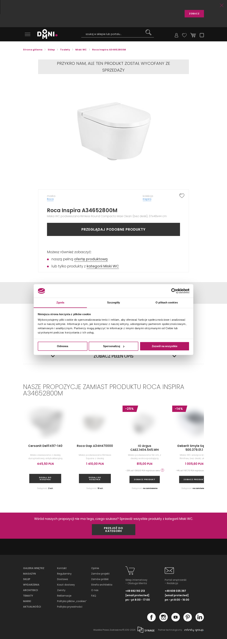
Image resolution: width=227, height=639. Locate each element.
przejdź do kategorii (113, 529)
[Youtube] (175, 620)
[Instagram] (163, 620)
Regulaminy (64, 573)
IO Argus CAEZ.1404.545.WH (144, 448)
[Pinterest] (187, 620)
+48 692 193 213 (135, 591)
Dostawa (62, 579)
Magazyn (29, 573)
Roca (50, 199)
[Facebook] (151, 620)
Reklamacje (64, 595)
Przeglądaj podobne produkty (113, 229)
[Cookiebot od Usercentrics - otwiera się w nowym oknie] (173, 290)
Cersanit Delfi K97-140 (45, 446)
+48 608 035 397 (175, 591)
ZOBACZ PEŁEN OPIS (114, 356)
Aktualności (32, 606)
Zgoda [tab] (60, 302)
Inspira (147, 199)
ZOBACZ (194, 13)
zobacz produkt (144, 479)
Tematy (28, 595)
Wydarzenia (31, 584)
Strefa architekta (101, 584)
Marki (27, 601)
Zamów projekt (100, 573)
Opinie (95, 568)
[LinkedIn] (199, 620)
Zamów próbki (100, 579)
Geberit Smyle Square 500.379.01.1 (194, 448)
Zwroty (61, 590)
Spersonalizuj (111, 346)
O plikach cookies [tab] (167, 302)
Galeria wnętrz (33, 568)
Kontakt (62, 568)
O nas (94, 590)
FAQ (93, 595)
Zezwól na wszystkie (164, 346)
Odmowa (62, 346)
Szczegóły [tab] (113, 302)
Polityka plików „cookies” (72, 601)
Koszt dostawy (66, 584)
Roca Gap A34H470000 (95, 446)
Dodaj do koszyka (45, 478)
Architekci (30, 590)
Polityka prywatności (69, 606)
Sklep (26, 579)
